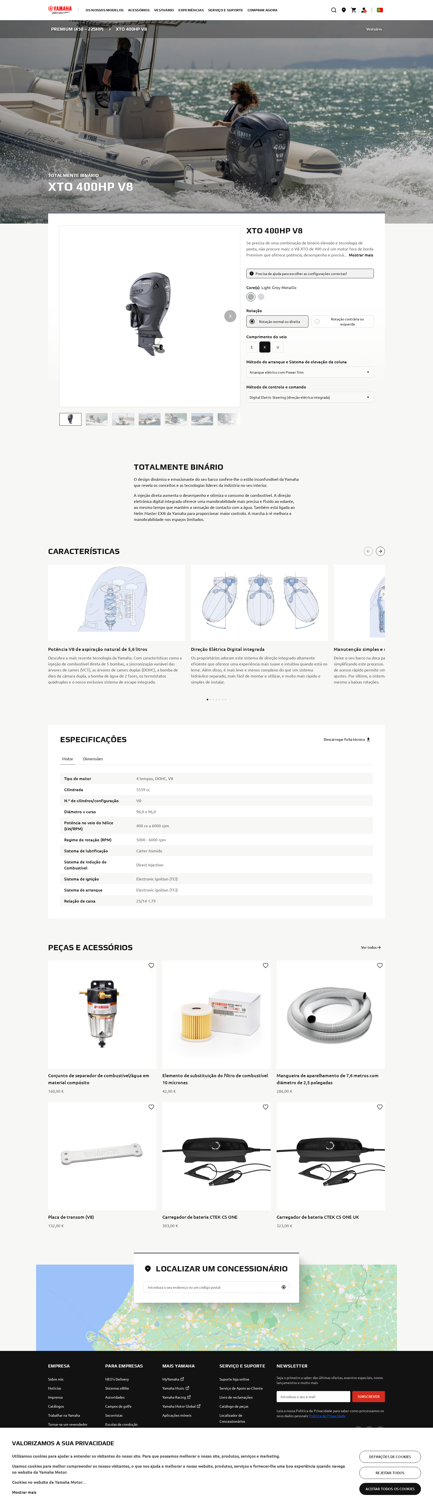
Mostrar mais (24, 1492)
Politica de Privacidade (327, 1415)
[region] (216, 1467)
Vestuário (374, 29)
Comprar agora (263, 10)
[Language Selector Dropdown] (380, 10)
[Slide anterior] (368, 551)
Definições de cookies (390, 1456)
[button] (70, 419)
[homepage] (60, 10)
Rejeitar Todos (390, 1472)
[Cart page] (354, 10)
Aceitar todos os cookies (390, 1488)
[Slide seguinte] (380, 551)
